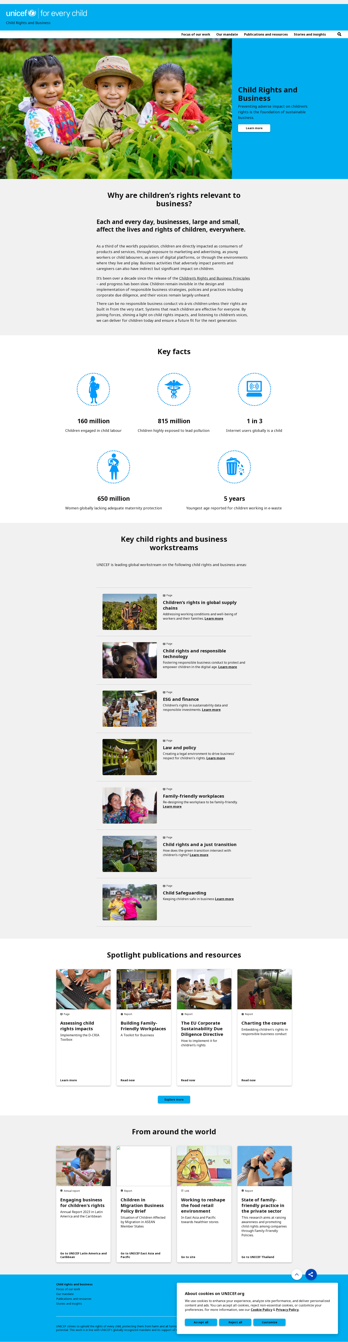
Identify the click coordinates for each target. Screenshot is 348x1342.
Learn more (254, 128)
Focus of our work (68, 1289)
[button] (311, 1274)
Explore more (174, 1099)
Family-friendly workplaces (193, 796)
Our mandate (65, 1294)
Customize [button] (269, 1322)
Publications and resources (73, 1299)
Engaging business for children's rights (82, 1202)
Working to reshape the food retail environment (203, 1205)
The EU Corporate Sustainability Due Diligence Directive (202, 1028)
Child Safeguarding (184, 893)
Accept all (201, 1322)
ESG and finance (181, 699)
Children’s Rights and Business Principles (214, 278)
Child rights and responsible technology (194, 653)
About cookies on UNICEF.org (214, 1293)
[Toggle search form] (339, 34)
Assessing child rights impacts (77, 1025)
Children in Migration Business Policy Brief (142, 1205)
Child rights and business (74, 1284)
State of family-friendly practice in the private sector (262, 1205)
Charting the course (263, 1023)
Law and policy (179, 747)
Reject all (235, 1322)
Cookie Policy (261, 1309)
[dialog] (257, 1308)
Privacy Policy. (287, 1309)
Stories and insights (69, 1303)
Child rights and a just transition (200, 844)
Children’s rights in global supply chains (200, 605)
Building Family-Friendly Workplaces (143, 1025)
